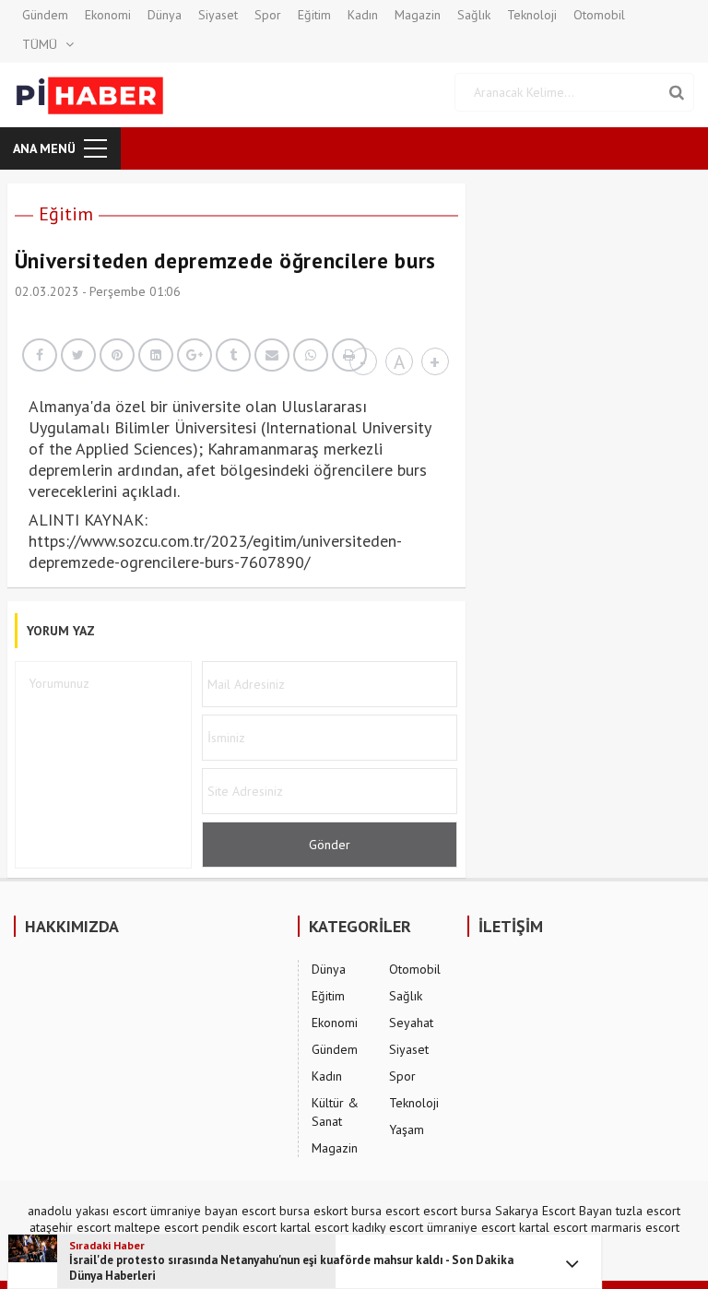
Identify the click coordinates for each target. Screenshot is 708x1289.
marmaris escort (635, 1227)
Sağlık (473, 14)
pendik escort (239, 1227)
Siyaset (218, 14)
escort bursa (457, 1210)
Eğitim (314, 14)
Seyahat (411, 1022)
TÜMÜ (39, 44)
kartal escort (314, 1227)
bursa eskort (313, 1210)
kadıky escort (387, 1227)
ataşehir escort (70, 1227)
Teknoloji (532, 14)
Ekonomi (108, 14)
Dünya (165, 14)
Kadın (363, 14)
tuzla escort (648, 1210)
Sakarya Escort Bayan (553, 1210)
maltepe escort (156, 1227)
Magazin (418, 14)
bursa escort (385, 1210)
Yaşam (406, 1129)
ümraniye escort (471, 1227)
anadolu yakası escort (87, 1210)
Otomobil (599, 14)
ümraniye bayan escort (213, 1210)
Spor (267, 14)
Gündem (45, 14)
